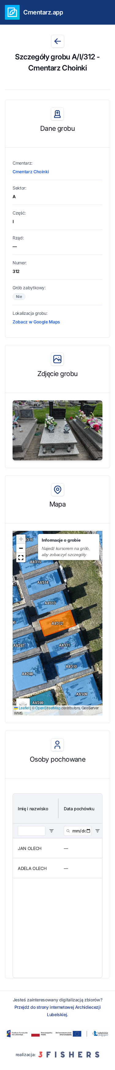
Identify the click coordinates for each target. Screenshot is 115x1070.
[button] (20, 539)
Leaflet (23, 707)
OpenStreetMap (47, 707)
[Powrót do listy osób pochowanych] (58, 41)
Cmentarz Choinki (31, 171)
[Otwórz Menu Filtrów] (51, 830)
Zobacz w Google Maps (36, 321)
